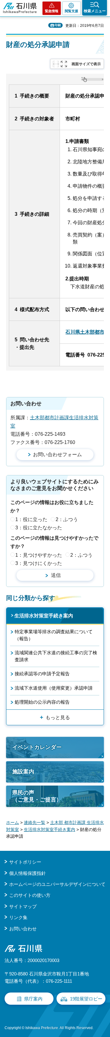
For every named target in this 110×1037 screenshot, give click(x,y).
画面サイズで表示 (86, 64)
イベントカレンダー (37, 747)
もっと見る (58, 717)
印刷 (58, 25)
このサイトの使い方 (29, 895)
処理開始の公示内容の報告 (42, 702)
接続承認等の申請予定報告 (42, 673)
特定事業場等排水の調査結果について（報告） (54, 635)
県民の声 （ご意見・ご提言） (37, 796)
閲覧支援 (71, 11)
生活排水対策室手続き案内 (43, 615)
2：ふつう (67, 519)
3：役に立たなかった (38, 527)
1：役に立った (31, 519)
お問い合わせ (23, 928)
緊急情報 (51, 11)
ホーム (12, 822)
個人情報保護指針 (27, 873)
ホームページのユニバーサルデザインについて (57, 884)
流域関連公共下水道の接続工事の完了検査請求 (56, 656)
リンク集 (18, 917)
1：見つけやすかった (38, 555)
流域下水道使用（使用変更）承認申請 (54, 688)
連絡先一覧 (34, 822)
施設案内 (23, 772)
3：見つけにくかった (38, 563)
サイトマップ (23, 906)
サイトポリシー (25, 862)
